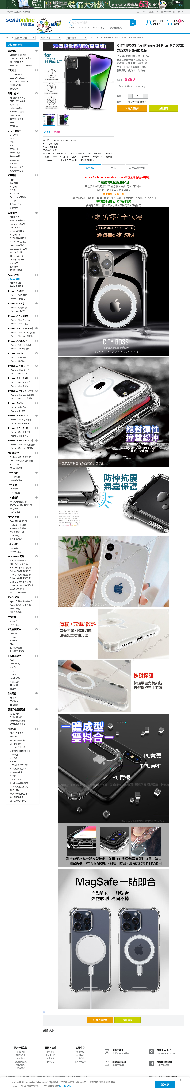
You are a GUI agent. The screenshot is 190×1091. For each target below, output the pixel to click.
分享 (48, 132)
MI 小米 (13, 186)
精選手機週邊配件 (16, 709)
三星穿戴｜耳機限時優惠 (20, 58)
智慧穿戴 (12, 175)
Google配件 (14, 472)
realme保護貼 (16, 551)
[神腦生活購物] (34, 23)
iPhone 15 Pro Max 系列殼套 (22, 445)
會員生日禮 (50, 1055)
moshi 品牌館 (16, 779)
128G (12, 146)
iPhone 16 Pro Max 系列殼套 (22, 395)
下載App (9, 12)
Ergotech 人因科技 (18, 197)
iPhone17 (73, 28)
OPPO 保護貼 (16, 539)
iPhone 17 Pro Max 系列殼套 (22, 332)
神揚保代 (26, 12)
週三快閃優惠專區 (17, 62)
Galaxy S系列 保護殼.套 (20, 575)
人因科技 (14, 263)
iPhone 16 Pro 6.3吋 (18, 378)
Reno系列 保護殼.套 (18, 521)
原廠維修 (80, 1058)
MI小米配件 (13, 497)
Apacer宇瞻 (15, 156)
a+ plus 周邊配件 (17, 740)
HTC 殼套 (14, 489)
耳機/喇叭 (12, 212)
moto (12, 671)
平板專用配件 (14, 656)
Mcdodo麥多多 (16, 772)
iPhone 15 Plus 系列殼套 (20, 420)
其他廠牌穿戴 (16, 204)
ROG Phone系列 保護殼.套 (21, 461)
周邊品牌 (12, 729)
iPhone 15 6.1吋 (16, 403)
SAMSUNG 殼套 (17, 589)
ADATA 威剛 (15, 153)
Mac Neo (87, 28)
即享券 (103, 28)
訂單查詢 (50, 1058)
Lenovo (13, 637)
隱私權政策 (21, 1065)
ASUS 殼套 (15, 464)
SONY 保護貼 (16, 612)
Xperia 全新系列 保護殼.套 (21, 601)
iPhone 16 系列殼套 (18, 357)
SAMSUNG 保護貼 (18, 592)
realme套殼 (15, 548)
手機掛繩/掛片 (16, 717)
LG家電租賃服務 (115, 28)
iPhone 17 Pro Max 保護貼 (21, 336)
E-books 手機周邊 (17, 747)
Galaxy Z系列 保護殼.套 (20, 571)
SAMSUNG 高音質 (18, 242)
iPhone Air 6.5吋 (16, 303)
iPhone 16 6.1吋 (16, 353)
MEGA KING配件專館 (19, 765)
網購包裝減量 (80, 1062)
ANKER (13, 737)
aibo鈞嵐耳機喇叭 (17, 220)
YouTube (167, 12)
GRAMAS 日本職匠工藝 (20, 751)
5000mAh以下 (16, 74)
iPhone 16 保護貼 (17, 361)
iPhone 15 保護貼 (17, 411)
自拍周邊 (12, 693)
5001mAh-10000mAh (19, 78)
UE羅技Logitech (17, 259)
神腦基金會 (21, 1055)
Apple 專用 (14, 217)
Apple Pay (140, 86)
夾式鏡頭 (14, 701)
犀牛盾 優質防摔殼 (18, 801)
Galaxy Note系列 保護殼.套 (21, 585)
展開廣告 (178, 2)
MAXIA (13, 776)
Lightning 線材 (16, 108)
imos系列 (14, 758)
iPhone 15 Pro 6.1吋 (18, 428)
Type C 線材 (15, 105)
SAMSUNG (15, 194)
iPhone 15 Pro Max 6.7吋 (20, 440)
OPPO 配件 (13, 517)
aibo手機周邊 (15, 744)
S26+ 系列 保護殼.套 (19, 564)
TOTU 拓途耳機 (16, 256)
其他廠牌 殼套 (16, 648)
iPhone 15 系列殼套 (18, 407)
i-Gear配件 (14, 754)
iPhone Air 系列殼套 (18, 308)
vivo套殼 (13, 621)
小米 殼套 (14, 509)
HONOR (13, 633)
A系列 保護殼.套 (17, 532)
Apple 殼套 (71, 38)
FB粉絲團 (179, 12)
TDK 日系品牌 (16, 252)
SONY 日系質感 (17, 245)
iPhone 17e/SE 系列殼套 (20, 345)
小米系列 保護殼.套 (18, 502)
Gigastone (14, 160)
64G (12, 142)
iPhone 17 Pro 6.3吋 (18, 316)
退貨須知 (80, 1052)
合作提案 (50, 1062)
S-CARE (143, 12)
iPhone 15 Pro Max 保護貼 (21, 448)
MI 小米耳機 (15, 235)
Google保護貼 (16, 480)
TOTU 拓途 (15, 790)
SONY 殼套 (15, 608)
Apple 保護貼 (15, 283)
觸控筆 (13, 689)
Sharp (12, 644)
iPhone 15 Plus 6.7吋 (18, 415)
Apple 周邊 (45, 38)
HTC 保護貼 (15, 493)
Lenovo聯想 (15, 664)
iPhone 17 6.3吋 (16, 291)
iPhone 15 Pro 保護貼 (19, 436)
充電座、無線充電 (17, 97)
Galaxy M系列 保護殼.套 (20, 582)
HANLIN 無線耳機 (17, 224)
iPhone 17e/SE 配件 (18, 341)
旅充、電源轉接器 (17, 101)
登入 (155, 21)
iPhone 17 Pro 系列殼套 (20, 320)
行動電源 (12, 70)
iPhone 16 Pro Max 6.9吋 (20, 390)
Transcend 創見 (16, 167)
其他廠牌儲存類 (16, 170)
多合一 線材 (15, 115)
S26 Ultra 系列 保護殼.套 (20, 567)
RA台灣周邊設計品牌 (19, 786)
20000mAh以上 (16, 85)
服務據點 (18, 12)
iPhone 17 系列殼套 (18, 295)
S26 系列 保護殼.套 (18, 560)
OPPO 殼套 (15, 535)
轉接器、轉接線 (16, 119)
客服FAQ (80, 1055)
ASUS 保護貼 (16, 468)
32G (12, 138)
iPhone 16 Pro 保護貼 (19, 386)
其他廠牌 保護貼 (17, 651)
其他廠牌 (14, 267)
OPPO (13, 190)
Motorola (13, 640)
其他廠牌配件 (14, 629)
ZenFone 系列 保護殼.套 (20, 457)
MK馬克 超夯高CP (18, 769)
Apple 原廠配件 (16, 286)
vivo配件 (12, 617)
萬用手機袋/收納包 (18, 721)
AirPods (96, 28)
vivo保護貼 (14, 624)
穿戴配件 (14, 208)
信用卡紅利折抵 (126, 86)
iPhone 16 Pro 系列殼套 (20, 382)
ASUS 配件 (13, 453)
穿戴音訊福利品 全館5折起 (21, 65)
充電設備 (14, 126)
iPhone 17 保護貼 (17, 299)
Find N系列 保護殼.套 (19, 528)
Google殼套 (15, 477)
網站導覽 (21, 1068)
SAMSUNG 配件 (16, 556)
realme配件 (13, 544)
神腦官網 (21, 1052)
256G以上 (14, 149)
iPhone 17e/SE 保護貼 (19, 348)
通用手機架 (15, 713)
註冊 (162, 21)
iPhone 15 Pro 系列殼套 (20, 432)
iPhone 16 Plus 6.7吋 (18, 366)
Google (13, 201)
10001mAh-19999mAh (19, 81)
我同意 (165, 1084)
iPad (81, 28)
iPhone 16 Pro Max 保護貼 (21, 398)
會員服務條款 (21, 1062)
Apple (12, 179)
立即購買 (163, 108)
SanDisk (13, 163)
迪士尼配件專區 (16, 797)
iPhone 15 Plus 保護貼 (19, 423)
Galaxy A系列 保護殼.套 (20, 578)
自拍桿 (13, 697)
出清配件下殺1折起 (18, 55)
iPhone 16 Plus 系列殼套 (20, 370)
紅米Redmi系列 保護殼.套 (21, 505)
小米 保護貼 (15, 512)
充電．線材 (13, 93)
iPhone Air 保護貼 (17, 311)
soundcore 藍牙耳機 (18, 249)
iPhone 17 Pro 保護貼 (19, 324)
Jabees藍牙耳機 (17, 231)
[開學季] (95, 4)
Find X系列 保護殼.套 (19, 525)
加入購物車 (133, 108)
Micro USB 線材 (17, 112)
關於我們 (21, 1058)
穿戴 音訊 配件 (21, 38)
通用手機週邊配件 (17, 724)
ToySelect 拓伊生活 (18, 794)
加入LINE (155, 12)
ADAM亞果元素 (16, 733)
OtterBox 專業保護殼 (19, 783)
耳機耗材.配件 (16, 270)
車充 (12, 122)
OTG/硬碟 (14, 135)
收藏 (58, 132)
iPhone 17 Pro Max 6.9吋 (20, 328)
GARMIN (14, 183)
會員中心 (156, 24)
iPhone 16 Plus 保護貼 (19, 373)
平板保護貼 (15, 681)
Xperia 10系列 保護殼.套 (20, 605)
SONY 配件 (13, 597)
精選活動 (12, 50)
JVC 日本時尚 (16, 227)
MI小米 (13, 667)
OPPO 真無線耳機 (18, 238)
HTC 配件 (12, 485)
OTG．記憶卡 (14, 131)
